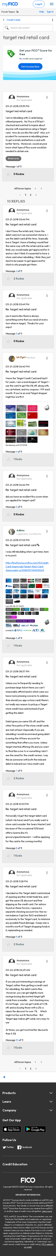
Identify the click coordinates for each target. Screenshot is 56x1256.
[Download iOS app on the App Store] (12, 1129)
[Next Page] (36, 195)
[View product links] (51, 1092)
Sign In (49, 11)
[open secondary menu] (52, 4)
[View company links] (51, 1110)
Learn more (47, 1211)
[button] (47, 96)
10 (17, 1040)
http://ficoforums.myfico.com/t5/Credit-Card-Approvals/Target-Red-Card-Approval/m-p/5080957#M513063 (27, 566)
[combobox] (28, 27)
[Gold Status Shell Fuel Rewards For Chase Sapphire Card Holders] (35, 188)
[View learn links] (51, 1101)
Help (41, 11)
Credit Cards (13, 19)
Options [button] (52, 20)
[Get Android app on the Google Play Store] (35, 1129)
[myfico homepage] (10, 3)
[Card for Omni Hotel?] (41, 188)
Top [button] (4, 1077)
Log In (38, 4)
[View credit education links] (51, 1164)
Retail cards (13, 158)
